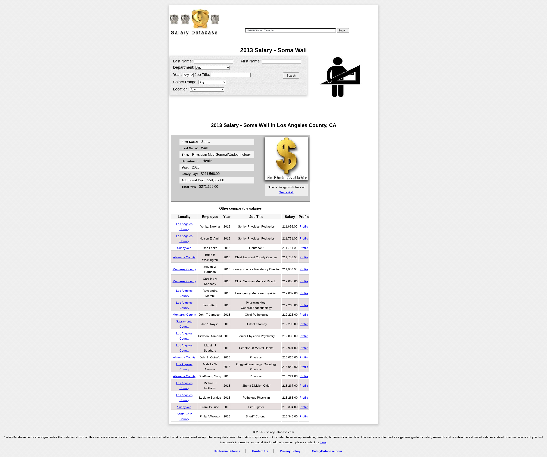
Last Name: (183, 61)
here (323, 442)
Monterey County (184, 269)
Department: (183, 67)
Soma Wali (286, 192)
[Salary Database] (192, 18)
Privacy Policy (290, 451)
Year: (177, 74)
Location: (181, 89)
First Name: (251, 61)
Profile (304, 226)
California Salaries (227, 451)
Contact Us (260, 451)
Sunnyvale (184, 248)
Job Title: (202, 74)
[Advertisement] (299, 16)
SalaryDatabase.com (327, 451)
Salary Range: (185, 82)
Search (291, 75)
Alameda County (184, 257)
